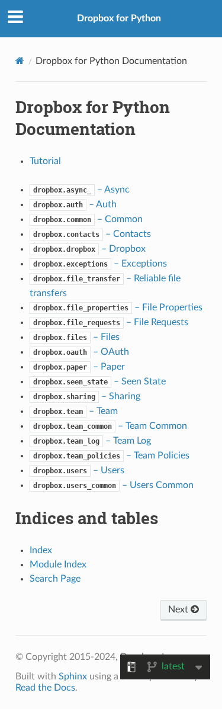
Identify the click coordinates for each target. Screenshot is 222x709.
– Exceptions (100, 263)
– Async (81, 189)
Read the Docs (45, 687)
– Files (76, 337)
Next (179, 609)
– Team (75, 411)
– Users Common (113, 485)
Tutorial (45, 161)
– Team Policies (111, 455)
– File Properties (117, 307)
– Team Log (92, 440)
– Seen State (99, 381)
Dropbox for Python (119, 18)
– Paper (79, 366)
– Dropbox (89, 249)
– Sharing (86, 396)
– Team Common (110, 426)
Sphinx (73, 676)
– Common (88, 219)
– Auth (75, 204)
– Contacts (92, 234)
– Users (78, 470)
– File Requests (110, 322)
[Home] (19, 61)
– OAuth (81, 352)
